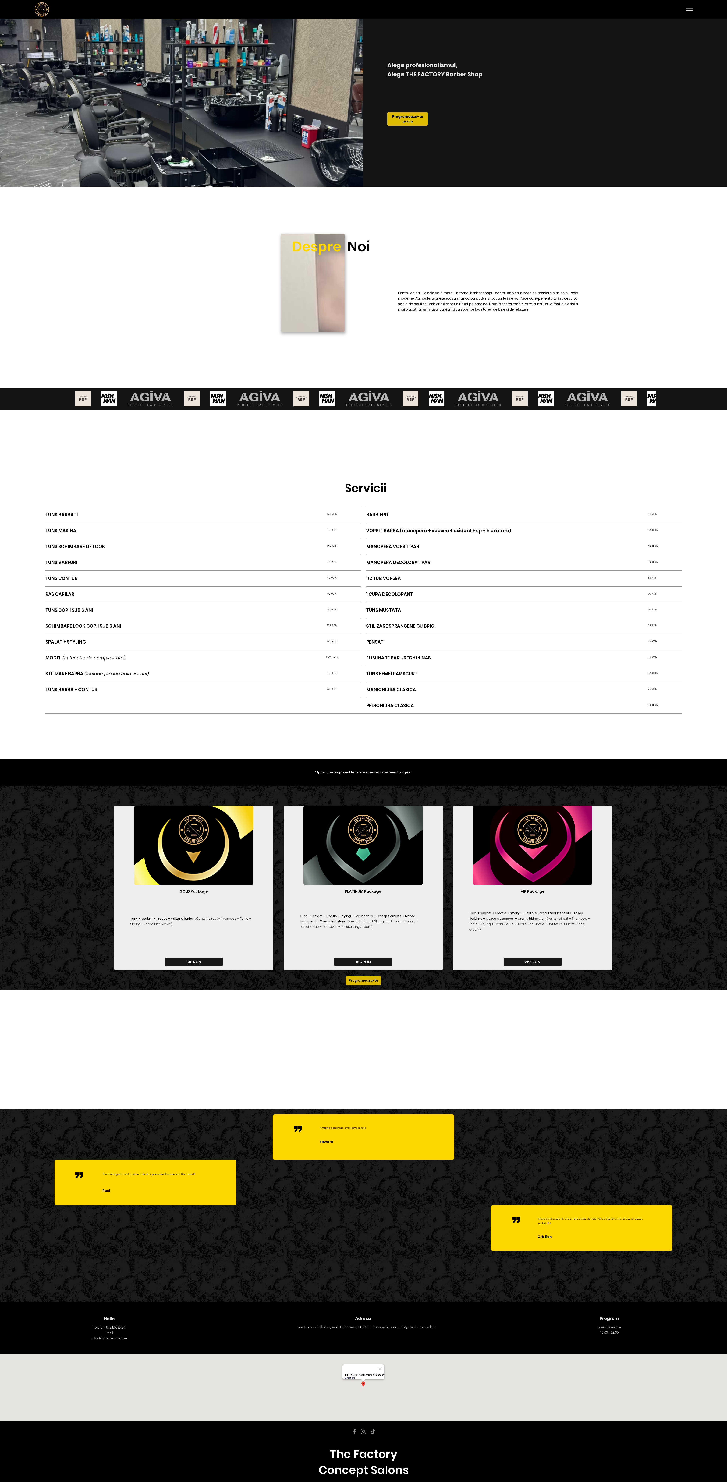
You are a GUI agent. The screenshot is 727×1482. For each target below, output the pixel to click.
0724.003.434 (115, 1327)
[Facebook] (354, 1431)
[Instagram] (363, 1431)
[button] (332, 514)
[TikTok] (373, 1431)
